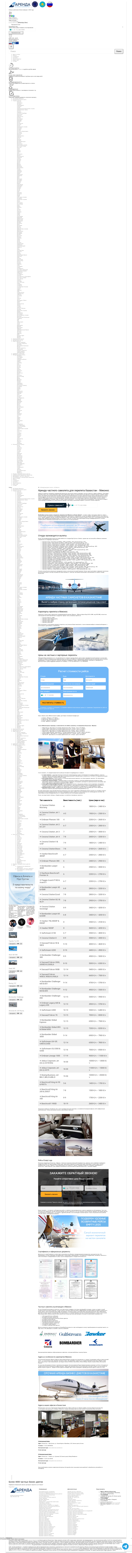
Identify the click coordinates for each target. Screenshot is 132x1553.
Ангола (19, 110)
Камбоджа (19, 185)
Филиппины (20, 312)
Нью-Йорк (19, 413)
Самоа (18, 267)
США (18, 291)
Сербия (19, 279)
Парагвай (19, 256)
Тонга (18, 299)
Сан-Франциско (21, 425)
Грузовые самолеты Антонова (75, 1513)
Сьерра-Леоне (20, 292)
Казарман (19, 386)
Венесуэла (19, 143)
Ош (18, 416)
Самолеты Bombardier (73, 1519)
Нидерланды (20, 243)
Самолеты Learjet (72, 1530)
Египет (18, 168)
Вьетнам (19, 147)
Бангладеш (20, 118)
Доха (18, 377)
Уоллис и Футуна (21, 308)
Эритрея (19, 331)
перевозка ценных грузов (45, 1507)
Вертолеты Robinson (44, 1518)
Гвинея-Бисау (20, 156)
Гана (18, 152)
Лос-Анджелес (20, 397)
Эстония (19, 332)
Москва (19, 408)
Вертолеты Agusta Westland (46, 1516)
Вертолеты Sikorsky (44, 1519)
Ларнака (19, 393)
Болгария (19, 127)
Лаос (18, 208)
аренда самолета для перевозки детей (49, 1509)
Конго (18, 200)
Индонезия (19, 174)
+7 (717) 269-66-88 (13, 21)
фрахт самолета (72, 1501)
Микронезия (20, 231)
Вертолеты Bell (43, 1517)
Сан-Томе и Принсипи (22, 269)
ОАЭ (18, 248)
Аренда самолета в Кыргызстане (76, 1518)
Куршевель (19, 392)
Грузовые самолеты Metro (45, 1534)
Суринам (19, 290)
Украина (19, 307)
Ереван (19, 380)
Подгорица (19, 420)
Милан (18, 403)
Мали (18, 224)
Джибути (19, 165)
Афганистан (20, 116)
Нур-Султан (20, 461)
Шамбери (19, 443)
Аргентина (19, 114)
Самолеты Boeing (72, 1517)
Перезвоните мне (16, 32)
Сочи (18, 431)
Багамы (19, 117)
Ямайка (19, 336)
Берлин (19, 367)
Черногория (20, 321)
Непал (18, 240)
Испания (19, 181)
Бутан (18, 138)
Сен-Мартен (20, 274)
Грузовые (19, 344)
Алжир (18, 107)
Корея (18, 201)
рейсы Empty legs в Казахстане (75, 1492)
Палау (18, 252)
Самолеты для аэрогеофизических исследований (80, 1510)
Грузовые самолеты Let (45, 1532)
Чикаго (18, 442)
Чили (18, 324)
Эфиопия (19, 333)
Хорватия (19, 318)
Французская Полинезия (23, 317)
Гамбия (19, 151)
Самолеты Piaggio (72, 1532)
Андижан (19, 358)
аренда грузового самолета (75, 1500)
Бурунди (19, 137)
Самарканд (20, 424)
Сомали (19, 287)
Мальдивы (19, 225)
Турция (18, 304)
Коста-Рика (20, 202)
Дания (18, 163)
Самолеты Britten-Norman (74, 1521)
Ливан (18, 213)
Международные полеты (19, 354)
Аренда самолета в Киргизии (46, 1527)
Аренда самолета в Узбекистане (47, 1526)
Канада (19, 188)
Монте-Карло (20, 407)
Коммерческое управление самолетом (22, 475)
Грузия (18, 162)
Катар (18, 189)
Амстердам (20, 357)
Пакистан (19, 251)
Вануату (19, 139)
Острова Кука (20, 250)
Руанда (19, 262)
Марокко (19, 227)
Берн (18, 368)
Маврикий (19, 217)
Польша (19, 258)
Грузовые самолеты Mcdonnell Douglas (77, 1514)
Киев (18, 390)
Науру (18, 239)
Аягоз (18, 452)
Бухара (19, 371)
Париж (18, 417)
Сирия (18, 283)
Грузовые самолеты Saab (45, 1524)
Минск (18, 404)
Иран (18, 177)
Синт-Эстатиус (20, 282)
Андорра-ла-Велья (21, 359)
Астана (19, 450)
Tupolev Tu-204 (14, 941)
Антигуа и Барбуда (22, 113)
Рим (18, 422)
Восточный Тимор (21, 146)
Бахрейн (19, 121)
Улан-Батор (20, 438)
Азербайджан (20, 105)
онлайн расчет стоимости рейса (76, 1493)
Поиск (118, 51)
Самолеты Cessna (72, 1522)
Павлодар (19, 462)
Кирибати (19, 193)
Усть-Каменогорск (21, 470)
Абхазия (19, 101)
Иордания (19, 175)
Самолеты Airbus (72, 1515)
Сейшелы (19, 273)
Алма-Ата (19, 447)
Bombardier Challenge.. (16, 997)
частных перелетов (33, 1540)
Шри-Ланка (19, 327)
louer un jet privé (116, 1502)
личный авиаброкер (44, 1496)
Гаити (18, 149)
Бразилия (19, 133)
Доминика (19, 166)
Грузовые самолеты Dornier (45, 1530)
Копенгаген (20, 391)
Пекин (18, 419)
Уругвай (19, 309)
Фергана (19, 441)
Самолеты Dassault (72, 1524)
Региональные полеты (18, 444)
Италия (19, 182)
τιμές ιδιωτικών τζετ (14, 1496)
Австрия (19, 104)
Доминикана (20, 167)
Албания (19, 106)
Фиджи (18, 311)
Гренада (19, 159)
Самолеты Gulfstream (73, 1526)
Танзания (19, 295)
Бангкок (19, 365)
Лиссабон (19, 395)
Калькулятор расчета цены (19, 99)
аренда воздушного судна (74, 1502)
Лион (18, 394)
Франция (19, 316)
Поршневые (20, 349)
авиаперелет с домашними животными (49, 1501)
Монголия (19, 235)
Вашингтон (20, 373)
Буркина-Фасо (20, 135)
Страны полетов (17, 100)
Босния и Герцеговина (22, 131)
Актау (18, 445)
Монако (19, 234)
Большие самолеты (22, 343)
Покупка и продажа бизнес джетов (21, 473)
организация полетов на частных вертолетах (20, 1544)
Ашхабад (19, 362)
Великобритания (21, 141)
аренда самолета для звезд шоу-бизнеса (49, 1506)
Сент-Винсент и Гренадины (24, 276)
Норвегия (19, 247)
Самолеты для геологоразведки (47, 1511)
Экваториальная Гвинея (23, 329)
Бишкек (19, 369)
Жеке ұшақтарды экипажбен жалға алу (48, 1510)
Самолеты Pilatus (72, 1533)
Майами (19, 400)
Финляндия (20, 314)
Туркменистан (20, 303)
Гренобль (19, 375)
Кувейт (18, 206)
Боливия (19, 129)
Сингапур (19, 281)
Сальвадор (19, 266)
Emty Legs (15, 484)
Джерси (19, 164)
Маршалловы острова (22, 228)
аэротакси (70, 1498)
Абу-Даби (19, 355)
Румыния (19, 264)
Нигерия (19, 242)
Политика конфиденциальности (47, 1492)
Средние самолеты (22, 350)
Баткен (19, 366)
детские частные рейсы (73, 1508)
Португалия (20, 259)
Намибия (19, 238)
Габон (18, 148)
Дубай (18, 378)
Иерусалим (20, 384)
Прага (18, 421)
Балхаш (19, 454)
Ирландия (19, 179)
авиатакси (70, 1504)
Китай (18, 194)
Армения (19, 115)
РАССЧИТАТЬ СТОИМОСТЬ (53, 703)
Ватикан (19, 140)
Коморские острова (22, 199)
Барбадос (19, 120)
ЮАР (18, 334)
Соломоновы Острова (22, 286)
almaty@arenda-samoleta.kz (55, 1460)
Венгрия (19, 142)
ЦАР (18, 319)
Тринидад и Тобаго (22, 300)
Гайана (19, 150)
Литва (18, 215)
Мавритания (20, 218)
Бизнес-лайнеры (21, 342)
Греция (18, 160)
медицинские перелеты (45, 1508)
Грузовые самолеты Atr (44, 1522)
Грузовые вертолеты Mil (45, 1515)
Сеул (18, 429)
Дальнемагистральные (22, 345)
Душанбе (19, 379)
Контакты (15, 57)
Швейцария (20, 325)
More (14, 865)
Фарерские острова (22, 310)
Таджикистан (20, 293)
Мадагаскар (20, 219)
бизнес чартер (42, 1500)
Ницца (18, 411)
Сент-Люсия (20, 278)
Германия (19, 157)
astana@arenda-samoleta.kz (55, 1447)
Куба (18, 205)
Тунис (18, 302)
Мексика (19, 230)
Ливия (18, 214)
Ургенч (18, 439)
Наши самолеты (17, 341)
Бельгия (19, 124)
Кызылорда (20, 460)
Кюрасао (19, 207)
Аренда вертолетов (18, 340)
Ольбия (19, 414)
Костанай (19, 459)
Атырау (19, 451)
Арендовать (13, 943)
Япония (19, 337)
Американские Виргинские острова (26, 108)
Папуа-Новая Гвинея (22, 255)
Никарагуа (19, 244)
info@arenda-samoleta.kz (106, 1501)
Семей (18, 466)
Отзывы (15, 61)
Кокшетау (19, 458)
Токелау (19, 298)
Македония (19, 221)
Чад (18, 320)
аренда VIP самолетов (73, 1497)
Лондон (19, 396)
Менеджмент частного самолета (21, 476)
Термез (19, 436)
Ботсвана (19, 132)
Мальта (19, 226)
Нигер (18, 241)
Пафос (18, 418)
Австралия (19, 103)
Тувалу (18, 301)
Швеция (19, 326)
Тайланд (19, 294)
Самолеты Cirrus (72, 1523)
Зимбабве (19, 171)
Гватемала (19, 154)
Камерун (19, 186)
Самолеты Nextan (72, 1531)
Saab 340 (12, 968)
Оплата (15, 55)
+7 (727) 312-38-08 (13, 19)
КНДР (18, 196)
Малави (19, 222)
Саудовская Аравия (22, 270)
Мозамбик (19, 232)
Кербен (19, 388)
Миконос (19, 402)
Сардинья (19, 427)
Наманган (19, 410)
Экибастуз (19, 472)
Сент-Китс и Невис (21, 277)
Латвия (19, 209)
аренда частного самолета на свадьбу (48, 1505)
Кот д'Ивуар (20, 203)
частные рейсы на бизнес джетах (47, 1497)
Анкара (19, 360)
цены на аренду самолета (74, 1494)
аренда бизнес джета (73, 1496)
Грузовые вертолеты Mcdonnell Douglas (49, 1513)
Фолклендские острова (22, 315)
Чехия (18, 323)
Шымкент (19, 471)
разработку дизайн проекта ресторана (68, 1548)
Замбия (19, 169)
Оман (18, 249)
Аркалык (19, 449)
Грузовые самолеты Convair (46, 1528)
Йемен (18, 183)
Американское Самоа (22, 109)
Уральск (19, 469)
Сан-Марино (20, 268)
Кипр (18, 191)
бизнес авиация (43, 1498)
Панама (19, 253)
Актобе (19, 446)
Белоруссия (20, 123)
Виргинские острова (22, 145)
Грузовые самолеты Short (45, 1525)
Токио (18, 437)
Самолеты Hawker (72, 1527)
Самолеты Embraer (72, 1525)
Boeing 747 (12, 983)
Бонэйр (19, 130)
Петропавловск (20, 463)
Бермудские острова (22, 126)
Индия (18, 173)
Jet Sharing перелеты (18, 98)
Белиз (18, 122)
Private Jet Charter (98, 1544)
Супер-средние (21, 351)
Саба (18, 265)
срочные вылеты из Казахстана (47, 1494)
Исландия (19, 180)
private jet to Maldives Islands (19, 1550)
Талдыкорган (20, 467)
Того (18, 297)
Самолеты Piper (71, 1534)
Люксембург (20, 216)
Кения (18, 190)
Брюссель (19, 370)
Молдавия (19, 233)
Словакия (19, 284)
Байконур (19, 453)
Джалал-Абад (20, 376)
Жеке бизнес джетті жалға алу (75, 1509)
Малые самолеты (21, 348)
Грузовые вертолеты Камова (46, 1514)
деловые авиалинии (44, 1499)
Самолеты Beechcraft (73, 1516)
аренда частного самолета (74, 1491)
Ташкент (19, 434)
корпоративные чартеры (45, 1504)
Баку (18, 363)
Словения (19, 285)
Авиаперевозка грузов (18, 338)
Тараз (18, 468)
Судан (18, 289)
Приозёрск (19, 464)
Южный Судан (20, 335)
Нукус (18, 412)
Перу (18, 257)
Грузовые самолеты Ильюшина (75, 1511)
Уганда (19, 306)
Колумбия (19, 198)
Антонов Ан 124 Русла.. (17, 1011)
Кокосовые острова (22, 197)
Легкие (18, 346)
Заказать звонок (48, 510)
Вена (18, 374)
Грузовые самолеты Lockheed (46, 1533)
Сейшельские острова (22, 428)
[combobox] (12, 29)
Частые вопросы (17, 59)
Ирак (18, 176)
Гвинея (18, 155)
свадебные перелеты (73, 1505)
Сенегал (19, 275)
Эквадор (19, 328)
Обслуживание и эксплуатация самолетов (23, 477)
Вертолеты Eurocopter (44, 1521)
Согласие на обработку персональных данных (50, 1493)
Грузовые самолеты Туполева (46, 1535)
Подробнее (11, 1486)
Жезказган (19, 455)
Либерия (19, 211)
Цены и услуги (16, 54)
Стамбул (19, 433)
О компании (16, 56)
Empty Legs (16, 60)
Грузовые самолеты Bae (45, 1523)
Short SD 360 (13, 955)
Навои (18, 409)
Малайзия (19, 223)
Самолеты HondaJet (73, 1528)
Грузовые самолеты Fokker (45, 1531)
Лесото (19, 210)
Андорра (19, 112)
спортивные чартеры (44, 1502)
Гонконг (19, 158)
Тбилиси (19, 435)
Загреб (19, 382)
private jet (20, 69)
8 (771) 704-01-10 (13, 22)
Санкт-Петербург (21, 426)
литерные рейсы (72, 1499)
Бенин (18, 125)
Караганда (19, 456)
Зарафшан (19, 383)
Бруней (19, 134)
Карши (18, 387)
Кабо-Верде (20, 184)
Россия (19, 261)
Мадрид (19, 399)
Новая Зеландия (21, 245)
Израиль (19, 172)
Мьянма (19, 236)
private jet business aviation (17, 1495)
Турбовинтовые (21, 352)
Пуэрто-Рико (20, 260)
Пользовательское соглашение (47, 1491)
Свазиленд (19, 272)
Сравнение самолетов (18, 353)
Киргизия (19, 192)
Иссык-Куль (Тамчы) (22, 385)
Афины (19, 361)
